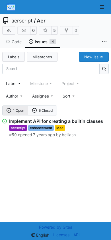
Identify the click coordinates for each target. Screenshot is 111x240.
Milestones (42, 57)
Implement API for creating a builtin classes (56, 121)
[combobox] (13, 83)
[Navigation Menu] (102, 7)
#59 (13, 134)
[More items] (104, 42)
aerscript (22, 21)
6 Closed (46, 110)
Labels (13, 57)
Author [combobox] (12, 96)
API (76, 234)
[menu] (69, 96)
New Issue (93, 57)
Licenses (61, 234)
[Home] (11, 7)
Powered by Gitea (55, 227)
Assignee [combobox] (40, 96)
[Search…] (104, 69)
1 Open (18, 110)
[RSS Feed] (8, 30)
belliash (69, 134)
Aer (41, 21)
